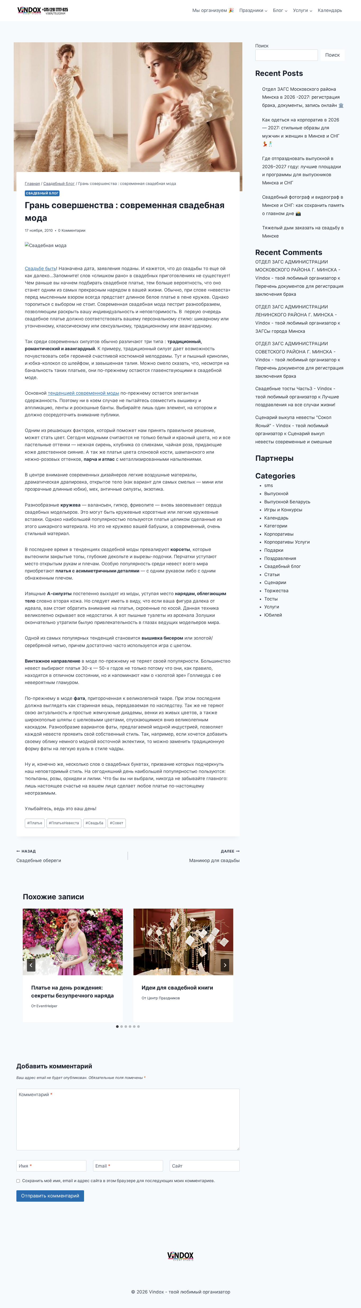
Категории (275, 525)
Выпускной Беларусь (287, 501)
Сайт (177, 1166)
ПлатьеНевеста (64, 823)
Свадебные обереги (38, 856)
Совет (116, 823)
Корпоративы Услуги (287, 542)
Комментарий (36, 1094)
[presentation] (73, 942)
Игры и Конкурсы (283, 509)
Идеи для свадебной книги (177, 988)
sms (268, 485)
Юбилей (273, 615)
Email (102, 1166)
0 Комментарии (71, 230)
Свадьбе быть (40, 268)
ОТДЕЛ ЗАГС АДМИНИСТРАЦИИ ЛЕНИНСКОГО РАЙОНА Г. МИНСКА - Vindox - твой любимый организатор (296, 315)
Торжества (276, 590)
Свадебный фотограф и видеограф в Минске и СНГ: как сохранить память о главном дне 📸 (303, 205)
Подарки (273, 550)
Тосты (271, 598)
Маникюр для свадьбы (214, 856)
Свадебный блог (42, 193)
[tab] (117, 1026)
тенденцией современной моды (83, 393)
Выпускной (276, 493)
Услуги (271, 606)
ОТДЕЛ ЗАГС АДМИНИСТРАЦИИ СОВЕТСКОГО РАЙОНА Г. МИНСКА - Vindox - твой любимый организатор (295, 351)
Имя (25, 1166)
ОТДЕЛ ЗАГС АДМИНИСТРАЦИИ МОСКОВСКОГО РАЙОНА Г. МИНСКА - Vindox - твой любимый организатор (297, 270)
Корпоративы (279, 534)
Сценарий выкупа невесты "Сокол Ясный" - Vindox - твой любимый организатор (293, 425)
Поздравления (280, 558)
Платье (34, 823)
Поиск (262, 45)
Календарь (330, 10)
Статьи (272, 574)
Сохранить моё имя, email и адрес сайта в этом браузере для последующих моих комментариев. (118, 1180)
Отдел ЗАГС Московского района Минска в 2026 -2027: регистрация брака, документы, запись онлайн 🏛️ (303, 97)
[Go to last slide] (31, 965)
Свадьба (94, 823)
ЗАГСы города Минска (280, 331)
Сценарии (275, 582)
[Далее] (225, 965)
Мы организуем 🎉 (213, 10)
